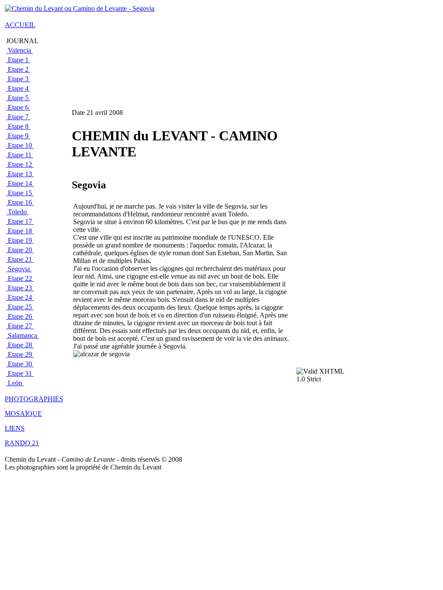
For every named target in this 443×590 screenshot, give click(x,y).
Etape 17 (20, 221)
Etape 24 (20, 297)
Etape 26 (20, 316)
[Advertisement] (322, 229)
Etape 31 (20, 373)
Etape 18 (20, 231)
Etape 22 (20, 278)
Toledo (17, 212)
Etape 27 (20, 326)
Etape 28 (20, 345)
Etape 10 (20, 145)
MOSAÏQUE (23, 413)
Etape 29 (20, 354)
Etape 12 (20, 164)
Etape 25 (20, 307)
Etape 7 (18, 117)
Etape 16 (20, 202)
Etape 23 (20, 288)
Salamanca (22, 335)
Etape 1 (18, 59)
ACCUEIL (20, 25)
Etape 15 (20, 193)
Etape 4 (18, 88)
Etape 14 (20, 183)
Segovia (19, 269)
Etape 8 (18, 126)
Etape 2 (18, 69)
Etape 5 (18, 98)
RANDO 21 (22, 443)
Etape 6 (18, 107)
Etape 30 (20, 364)
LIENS (15, 428)
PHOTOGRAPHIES (34, 399)
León (15, 383)
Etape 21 (20, 259)
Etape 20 (20, 250)
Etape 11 (19, 155)
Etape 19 (20, 240)
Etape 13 (20, 174)
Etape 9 (18, 136)
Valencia (19, 50)
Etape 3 (18, 78)
